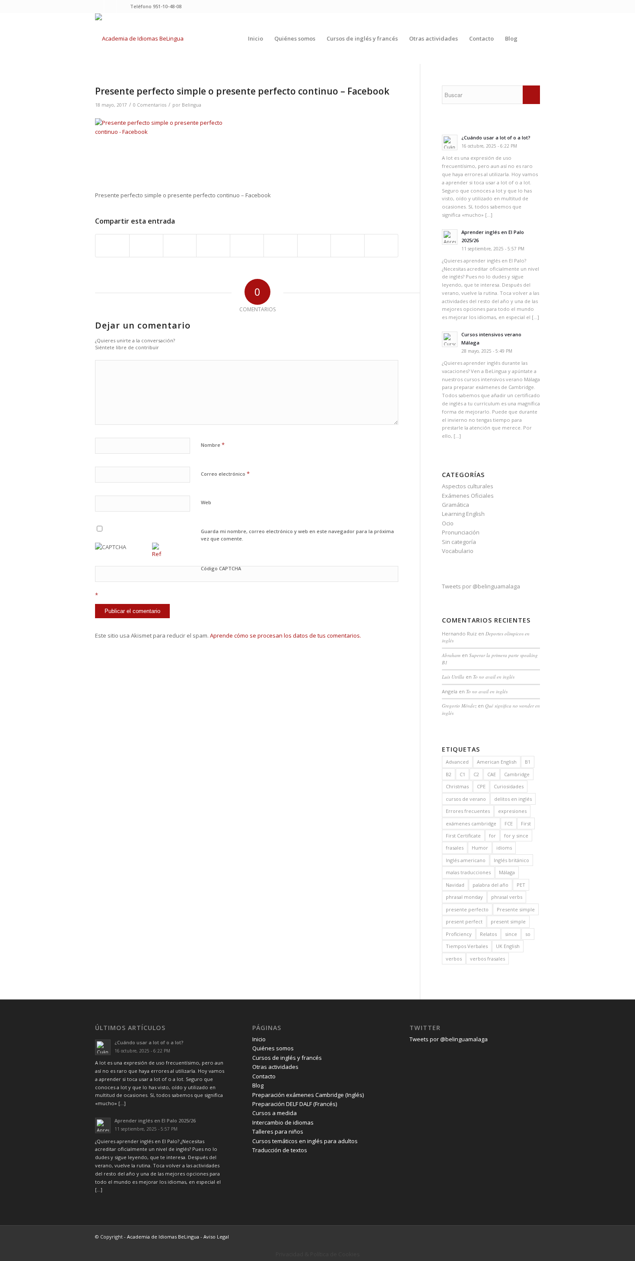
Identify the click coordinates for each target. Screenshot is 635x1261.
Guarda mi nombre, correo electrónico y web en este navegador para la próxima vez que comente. (297, 535)
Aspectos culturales (467, 486)
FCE (509, 823)
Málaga (507, 872)
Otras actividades (275, 1067)
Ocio (448, 523)
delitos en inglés (513, 799)
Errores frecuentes (468, 811)
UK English (508, 946)
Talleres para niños (277, 1131)
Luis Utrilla (453, 676)
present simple (508, 921)
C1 (462, 774)
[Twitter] (97, 6)
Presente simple (516, 909)
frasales (455, 847)
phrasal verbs (506, 897)
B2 (448, 774)
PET (521, 885)
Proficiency (459, 934)
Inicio (259, 1039)
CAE (491, 774)
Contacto (264, 1076)
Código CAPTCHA (221, 568)
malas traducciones (468, 872)
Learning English (463, 514)
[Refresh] (157, 554)
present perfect (464, 921)
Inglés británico (511, 860)
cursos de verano (466, 799)
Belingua (191, 105)
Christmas (457, 786)
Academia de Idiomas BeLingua (163, 1236)
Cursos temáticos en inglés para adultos (305, 1141)
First (526, 823)
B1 (527, 761)
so (527, 934)
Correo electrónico (225, 473)
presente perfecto (467, 909)
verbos (454, 958)
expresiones (512, 811)
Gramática (455, 505)
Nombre (213, 445)
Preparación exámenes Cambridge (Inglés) (308, 1095)
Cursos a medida (274, 1113)
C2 (476, 774)
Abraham (451, 655)
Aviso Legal (216, 1236)
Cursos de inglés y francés (287, 1058)
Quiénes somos (273, 1048)
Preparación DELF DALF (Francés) (294, 1104)
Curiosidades (509, 786)
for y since (516, 835)
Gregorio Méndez (459, 705)
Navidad (455, 885)
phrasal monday (464, 897)
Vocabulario (457, 551)
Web (206, 502)
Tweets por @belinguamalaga (481, 586)
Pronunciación (460, 532)
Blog (258, 1085)
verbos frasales (487, 958)
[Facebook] (110, 6)
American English (497, 761)
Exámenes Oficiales (468, 495)
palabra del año (490, 885)
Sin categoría (459, 542)
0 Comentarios (149, 105)
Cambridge (517, 774)
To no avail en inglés (493, 676)
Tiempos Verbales (467, 946)
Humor (480, 847)
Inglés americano (466, 860)
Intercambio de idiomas (283, 1122)
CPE (481, 786)
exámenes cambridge (471, 823)
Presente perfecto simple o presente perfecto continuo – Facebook (242, 91)
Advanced (457, 761)
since (511, 934)
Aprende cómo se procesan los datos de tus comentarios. (285, 635)
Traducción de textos (279, 1150)
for (492, 835)
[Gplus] (123, 6)
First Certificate (463, 835)
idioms (504, 847)
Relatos (488, 934)
